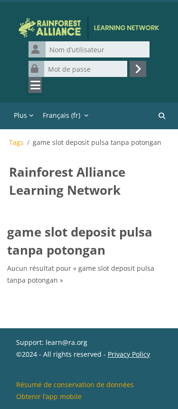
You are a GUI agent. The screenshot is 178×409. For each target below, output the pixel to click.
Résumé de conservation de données (75, 384)
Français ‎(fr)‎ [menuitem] (61, 115)
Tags (16, 142)
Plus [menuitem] (20, 115)
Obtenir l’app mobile (49, 396)
